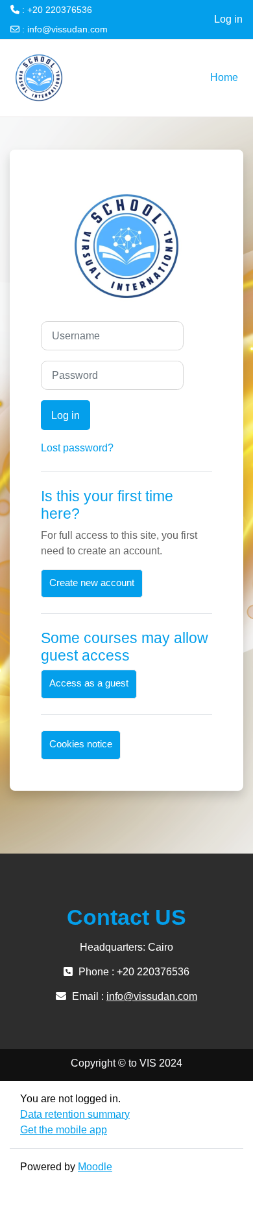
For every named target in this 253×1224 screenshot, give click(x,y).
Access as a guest (88, 683)
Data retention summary (75, 1114)
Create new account (91, 583)
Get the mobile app (63, 1129)
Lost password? (77, 447)
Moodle (95, 1166)
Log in (228, 19)
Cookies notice (80, 744)
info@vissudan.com (67, 29)
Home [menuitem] (224, 77)
